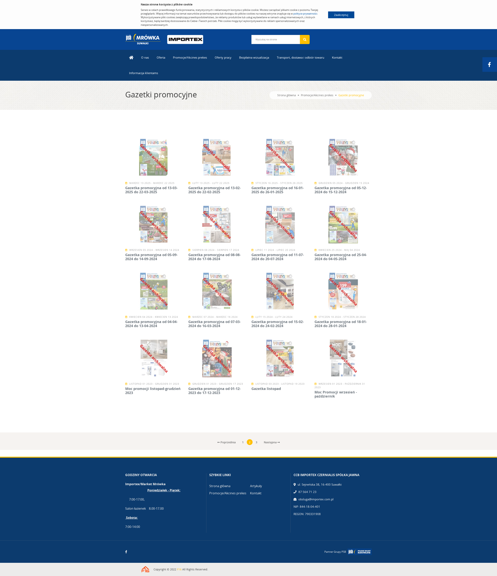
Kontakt (337, 57)
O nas (145, 57)
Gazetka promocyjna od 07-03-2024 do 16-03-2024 (214, 323)
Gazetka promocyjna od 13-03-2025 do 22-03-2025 (151, 189)
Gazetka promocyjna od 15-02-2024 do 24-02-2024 (277, 323)
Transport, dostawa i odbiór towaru (300, 57)
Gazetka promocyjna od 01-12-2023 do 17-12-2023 (214, 390)
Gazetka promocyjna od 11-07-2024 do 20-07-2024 (277, 256)
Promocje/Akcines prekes (190, 57)
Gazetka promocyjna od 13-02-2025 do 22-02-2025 (214, 189)
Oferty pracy (223, 57)
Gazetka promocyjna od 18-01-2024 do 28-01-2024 (341, 323)
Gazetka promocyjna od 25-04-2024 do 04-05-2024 (341, 256)
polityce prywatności (305, 13)
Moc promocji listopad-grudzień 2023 (153, 390)
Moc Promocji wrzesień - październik (336, 394)
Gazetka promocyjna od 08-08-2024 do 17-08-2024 (214, 256)
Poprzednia (228, 442)
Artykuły (256, 486)
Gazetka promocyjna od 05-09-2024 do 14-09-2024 (151, 256)
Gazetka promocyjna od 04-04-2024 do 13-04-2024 (151, 323)
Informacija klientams (143, 73)
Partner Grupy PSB (335, 551)
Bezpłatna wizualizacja (254, 57)
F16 (179, 569)
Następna (270, 442)
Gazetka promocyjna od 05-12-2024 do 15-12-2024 (341, 189)
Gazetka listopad (266, 388)
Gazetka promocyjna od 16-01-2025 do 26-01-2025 (277, 189)
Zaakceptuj (341, 15)
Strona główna (286, 95)
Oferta (161, 57)
